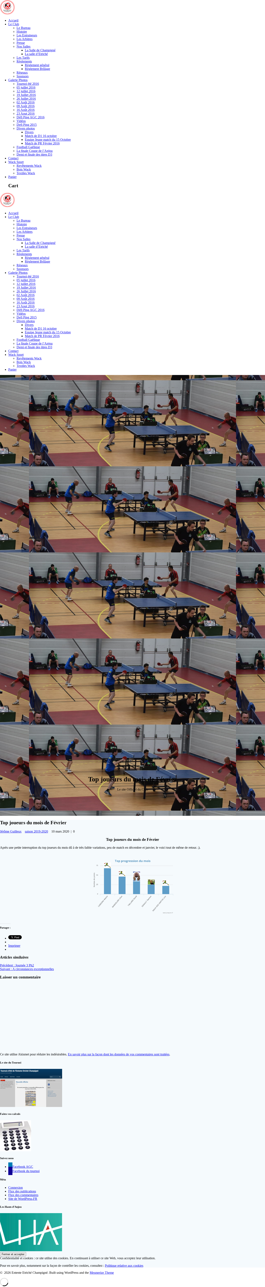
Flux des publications (22, 1191)
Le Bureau (23, 28)
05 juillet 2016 (26, 87)
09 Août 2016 (26, 106)
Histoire (22, 31)
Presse (21, 42)
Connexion (15, 1187)
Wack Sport (16, 162)
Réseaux (22, 72)
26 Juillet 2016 (26, 98)
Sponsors (23, 76)
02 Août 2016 (26, 102)
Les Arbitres (25, 39)
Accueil (13, 20)
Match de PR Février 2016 (42, 143)
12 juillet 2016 (26, 91)
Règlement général (37, 65)
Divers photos (26, 128)
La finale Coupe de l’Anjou (35, 151)
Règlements (24, 61)
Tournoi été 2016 (28, 83)
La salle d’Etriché (36, 54)
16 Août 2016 (26, 110)
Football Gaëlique (28, 147)
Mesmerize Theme (102, 1272)
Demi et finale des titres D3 (34, 154)
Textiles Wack (26, 173)
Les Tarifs (23, 57)
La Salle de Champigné (40, 50)
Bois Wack (24, 169)
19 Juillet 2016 (26, 95)
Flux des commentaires (23, 1195)
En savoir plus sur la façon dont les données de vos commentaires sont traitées (118, 1054)
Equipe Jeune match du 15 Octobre (48, 139)
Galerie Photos (18, 80)
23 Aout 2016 (26, 113)
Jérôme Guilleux (11, 831)
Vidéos (21, 121)
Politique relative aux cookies (124, 1265)
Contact (13, 158)
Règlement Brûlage (37, 69)
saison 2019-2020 (36, 831)
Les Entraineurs (27, 35)
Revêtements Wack (29, 165)
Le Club (13, 24)
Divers (29, 132)
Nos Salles (23, 46)
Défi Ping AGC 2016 (31, 117)
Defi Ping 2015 (27, 124)
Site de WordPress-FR (22, 1198)
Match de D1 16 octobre (41, 136)
